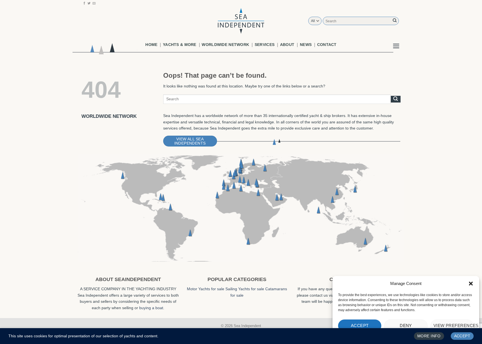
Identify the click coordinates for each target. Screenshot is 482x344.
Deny (406, 325)
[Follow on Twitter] (89, 3)
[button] (471, 283)
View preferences (453, 325)
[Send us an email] (94, 3)
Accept (360, 325)
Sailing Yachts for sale (244, 289)
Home (151, 44)
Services (264, 44)
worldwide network (225, 44)
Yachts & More (179, 44)
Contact (327, 44)
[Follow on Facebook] (84, 3)
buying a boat (151, 308)
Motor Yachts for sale (205, 289)
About (287, 44)
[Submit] (395, 21)
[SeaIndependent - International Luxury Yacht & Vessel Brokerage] (241, 20)
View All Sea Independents (190, 141)
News (306, 44)
